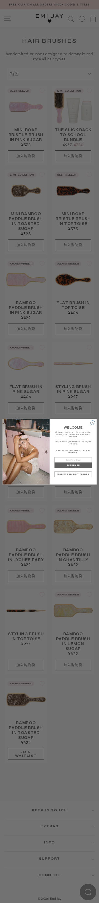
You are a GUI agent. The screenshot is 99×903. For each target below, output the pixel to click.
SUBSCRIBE (72, 465)
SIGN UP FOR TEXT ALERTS (73, 474)
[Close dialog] (92, 422)
